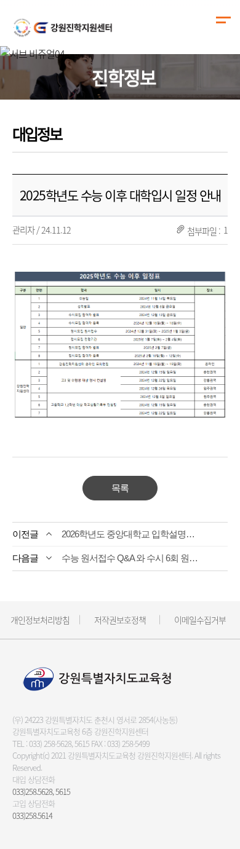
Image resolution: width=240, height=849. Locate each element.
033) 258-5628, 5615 (59, 743)
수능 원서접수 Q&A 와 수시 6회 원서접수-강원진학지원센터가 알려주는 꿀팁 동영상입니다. (132, 558)
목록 (120, 488)
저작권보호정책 (120, 620)
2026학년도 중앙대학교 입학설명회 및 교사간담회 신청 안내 (132, 534)
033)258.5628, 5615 (41, 791)
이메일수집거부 (200, 620)
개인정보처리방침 (40, 620)
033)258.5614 (32, 815)
